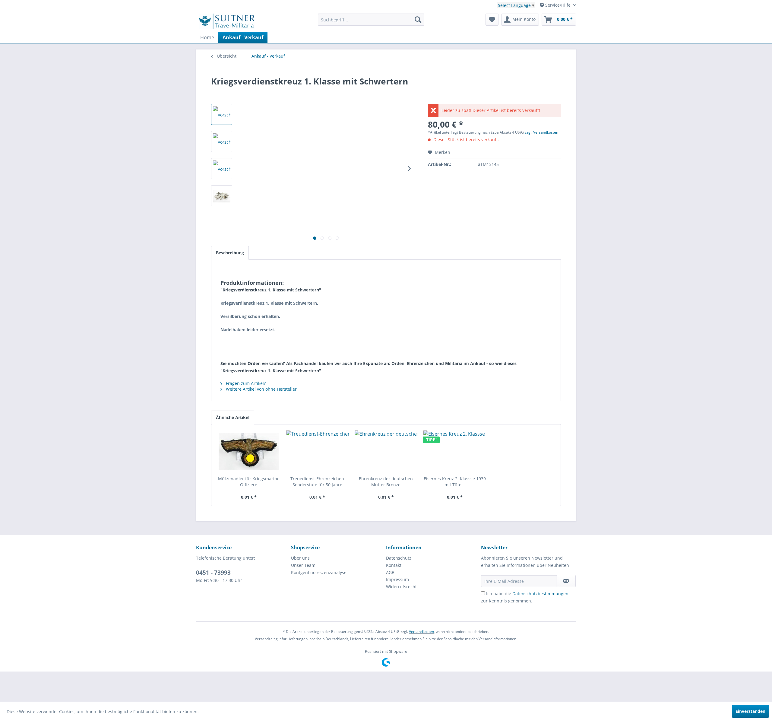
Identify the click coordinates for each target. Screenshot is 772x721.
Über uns (300, 558)
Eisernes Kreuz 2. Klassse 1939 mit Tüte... (455, 482)
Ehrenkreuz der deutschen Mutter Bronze (386, 482)
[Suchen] (418, 20)
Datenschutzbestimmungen (540, 593)
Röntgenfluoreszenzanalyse (318, 572)
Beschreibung (230, 253)
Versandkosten (421, 631)
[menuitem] (371, 20)
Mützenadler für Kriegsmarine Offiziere (249, 482)
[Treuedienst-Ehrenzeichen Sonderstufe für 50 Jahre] (317, 451)
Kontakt (393, 565)
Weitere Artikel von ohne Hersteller (261, 389)
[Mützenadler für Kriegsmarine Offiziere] (248, 451)
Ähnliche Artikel (232, 417)
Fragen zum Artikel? (245, 383)
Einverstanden (750, 711)
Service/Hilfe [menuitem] (558, 5)
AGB (390, 572)
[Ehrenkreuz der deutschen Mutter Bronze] (386, 451)
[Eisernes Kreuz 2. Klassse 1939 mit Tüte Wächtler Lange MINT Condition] (454, 451)
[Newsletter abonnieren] (566, 581)
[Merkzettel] (492, 20)
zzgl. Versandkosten (541, 132)
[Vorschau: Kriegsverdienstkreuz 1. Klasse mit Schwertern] (221, 114)
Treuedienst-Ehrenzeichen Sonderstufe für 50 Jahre (317, 482)
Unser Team (303, 565)
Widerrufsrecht (401, 586)
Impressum (397, 579)
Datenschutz (398, 558)
